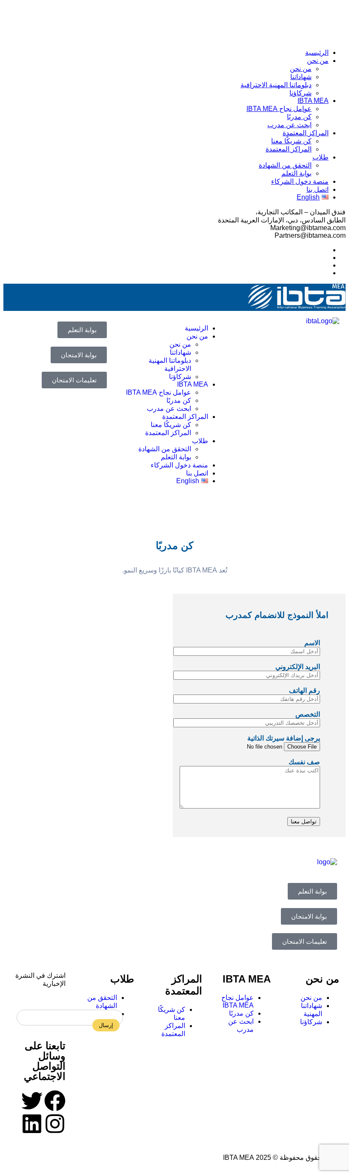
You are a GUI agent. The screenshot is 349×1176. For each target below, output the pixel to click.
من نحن (318, 60)
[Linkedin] (32, 1123)
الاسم (312, 642)
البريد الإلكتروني (297, 666)
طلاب (320, 157)
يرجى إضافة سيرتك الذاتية (283, 738)
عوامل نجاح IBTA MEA (279, 108)
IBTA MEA (313, 100)
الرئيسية (317, 52)
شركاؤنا (300, 93)
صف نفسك (304, 762)
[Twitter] (32, 1100)
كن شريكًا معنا (291, 141)
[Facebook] (55, 1100)
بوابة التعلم (296, 173)
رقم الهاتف (304, 690)
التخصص (307, 714)
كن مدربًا (299, 116)
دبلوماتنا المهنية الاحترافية (276, 84)
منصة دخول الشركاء (300, 181)
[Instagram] (55, 1123)
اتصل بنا (317, 189)
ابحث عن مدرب (289, 124)
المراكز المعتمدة (306, 133)
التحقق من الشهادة (285, 165)
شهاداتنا (301, 76)
